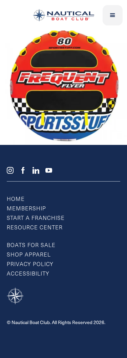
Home (16, 199)
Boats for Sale (31, 245)
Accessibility (28, 274)
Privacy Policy (30, 264)
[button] (113, 15)
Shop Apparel (29, 255)
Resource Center (35, 228)
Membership (26, 209)
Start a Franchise (36, 218)
